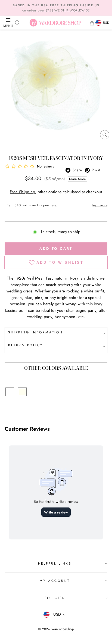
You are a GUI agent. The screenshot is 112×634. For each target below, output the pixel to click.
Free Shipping (22, 192)
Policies (55, 597)
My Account (55, 580)
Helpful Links (54, 563)
